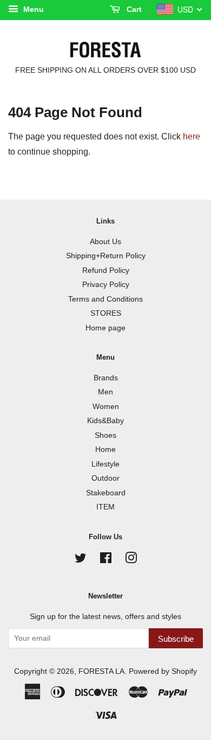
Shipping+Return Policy (106, 256)
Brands (106, 378)
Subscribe (176, 638)
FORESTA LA (101, 671)
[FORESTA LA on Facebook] (106, 560)
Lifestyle (105, 464)
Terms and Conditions (105, 299)
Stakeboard (106, 493)
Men (105, 392)
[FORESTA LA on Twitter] (81, 560)
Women (106, 407)
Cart (133, 9)
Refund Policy (105, 270)
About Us (105, 242)
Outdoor (105, 478)
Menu (32, 9)
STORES (105, 313)
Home (105, 449)
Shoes (105, 435)
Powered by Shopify (163, 671)
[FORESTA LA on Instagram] (131, 560)
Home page (105, 328)
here (191, 136)
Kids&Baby (105, 421)
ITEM (105, 507)
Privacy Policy (105, 284)
